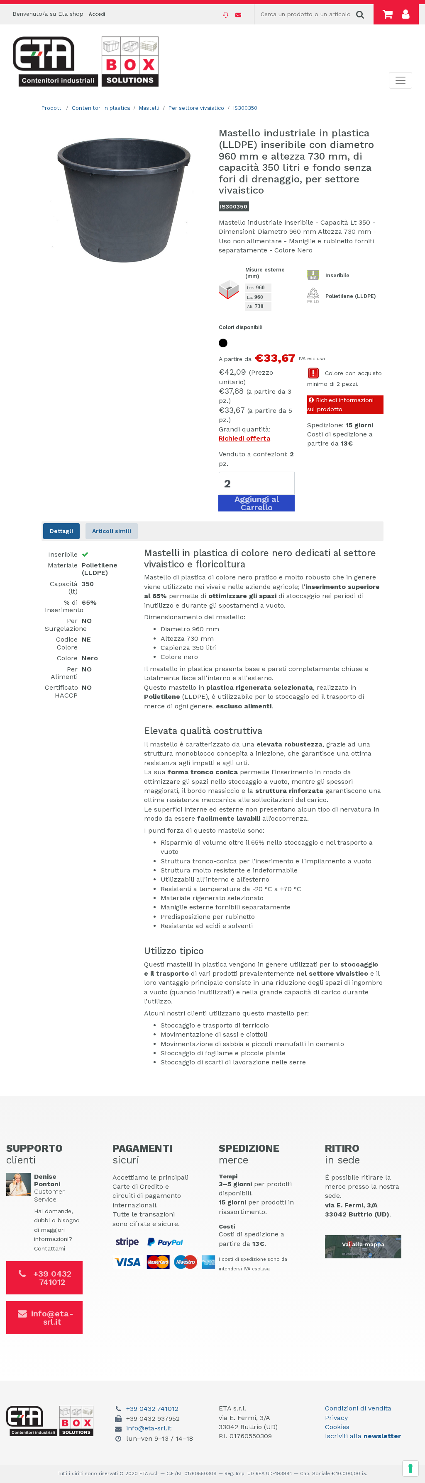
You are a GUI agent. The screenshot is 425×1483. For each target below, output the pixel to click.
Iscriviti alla (363, 1436)
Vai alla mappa (363, 1244)
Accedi (97, 14)
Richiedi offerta (244, 438)
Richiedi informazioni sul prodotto (340, 404)
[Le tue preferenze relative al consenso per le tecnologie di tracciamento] (410, 1468)
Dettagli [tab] (61, 531)
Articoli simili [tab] (111, 531)
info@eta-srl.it (52, 1318)
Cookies (337, 1427)
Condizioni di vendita (358, 1408)
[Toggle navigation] (400, 80)
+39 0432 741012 (52, 1278)
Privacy (336, 1418)
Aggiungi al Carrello (256, 503)
